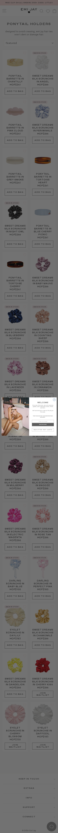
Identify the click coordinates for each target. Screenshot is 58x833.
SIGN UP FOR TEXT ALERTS (43, 429)
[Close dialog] (54, 399)
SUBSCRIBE (43, 424)
